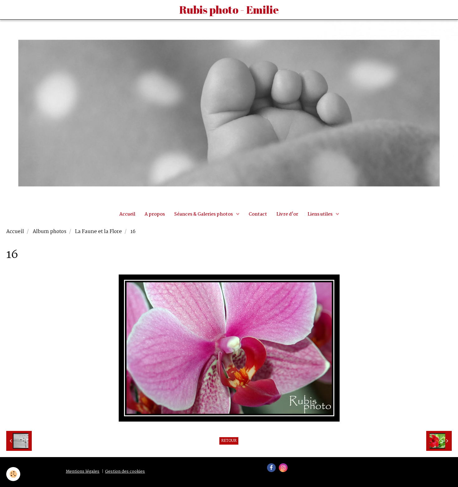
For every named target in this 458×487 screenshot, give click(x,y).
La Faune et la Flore (98, 232)
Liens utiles (320, 214)
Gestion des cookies (125, 471)
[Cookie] (13, 474)
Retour (228, 441)
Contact (258, 214)
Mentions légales (82, 471)
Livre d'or (287, 214)
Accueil (127, 214)
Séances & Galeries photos (204, 214)
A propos (155, 214)
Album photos (49, 232)
